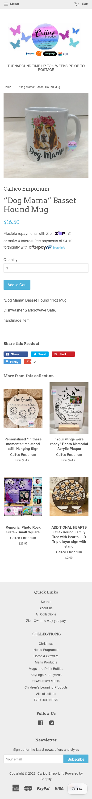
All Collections (46, 614)
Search (46, 601)
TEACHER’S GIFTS (46, 681)
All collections (46, 693)
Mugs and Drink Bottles (46, 668)
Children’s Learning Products (46, 687)
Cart (84, 3)
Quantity (10, 259)
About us (46, 608)
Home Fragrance (46, 649)
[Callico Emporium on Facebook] (40, 723)
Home (7, 87)
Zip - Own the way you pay (46, 620)
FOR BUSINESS (46, 699)
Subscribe (75, 759)
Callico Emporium (50, 773)
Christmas (46, 643)
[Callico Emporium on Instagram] (51, 723)
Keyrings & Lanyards (46, 674)
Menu (14, 3)
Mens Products (46, 662)
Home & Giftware (46, 656)
